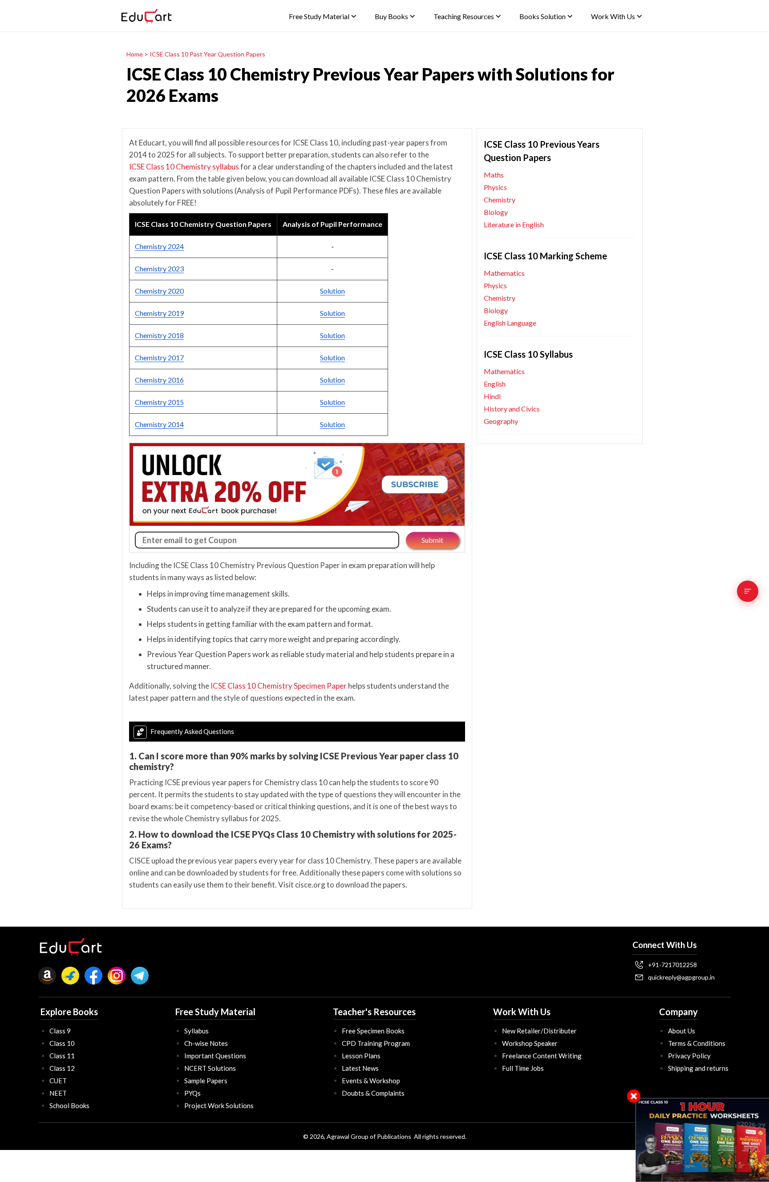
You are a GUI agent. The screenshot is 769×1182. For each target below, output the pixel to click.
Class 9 (60, 1031)
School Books (69, 1105)
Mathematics (504, 273)
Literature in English (514, 224)
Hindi (492, 396)
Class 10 (62, 1043)
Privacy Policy (689, 1056)
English (495, 383)
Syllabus (196, 1031)
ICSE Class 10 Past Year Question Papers (207, 54)
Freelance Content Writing (542, 1056)
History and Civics (512, 408)
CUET (58, 1081)
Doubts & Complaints (373, 1093)
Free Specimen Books (373, 1031)
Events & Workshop (371, 1081)
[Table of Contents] (747, 591)
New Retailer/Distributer (539, 1031)
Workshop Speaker (530, 1043)
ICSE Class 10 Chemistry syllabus (184, 166)
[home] (146, 16)
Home (134, 54)
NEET (58, 1093)
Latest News (360, 1068)
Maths (494, 174)
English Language (510, 323)
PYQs (192, 1093)
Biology (496, 212)
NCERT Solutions (210, 1068)
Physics (495, 187)
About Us (681, 1031)
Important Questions (215, 1056)
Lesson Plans (361, 1056)
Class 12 (62, 1068)
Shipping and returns (698, 1068)
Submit (432, 540)
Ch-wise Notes (206, 1043)
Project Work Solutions (219, 1105)
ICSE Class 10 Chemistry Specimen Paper (278, 685)
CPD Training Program (376, 1043)
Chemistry (499, 199)
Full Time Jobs (523, 1068)
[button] (323, 16)
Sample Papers (205, 1081)
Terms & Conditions (696, 1043)
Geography (501, 421)
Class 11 (62, 1056)
